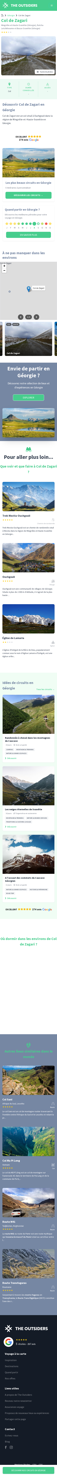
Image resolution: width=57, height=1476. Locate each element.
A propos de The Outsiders (18, 1394)
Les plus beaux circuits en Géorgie (28, 183)
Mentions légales (22, 1464)
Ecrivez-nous (11, 1435)
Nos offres (10, 1378)
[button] (28, 138)
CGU (34, 1464)
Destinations (11, 1366)
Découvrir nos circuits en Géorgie (28, 1470)
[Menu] (52, 5)
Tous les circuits (45, 689)
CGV (40, 1464)
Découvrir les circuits (28, 195)
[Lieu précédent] (20, 317)
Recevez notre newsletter (18, 1400)
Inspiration (11, 1360)
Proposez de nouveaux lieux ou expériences (27, 1413)
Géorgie (11, 15)
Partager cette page (15, 1419)
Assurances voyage (14, 1406)
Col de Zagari (24, 15)
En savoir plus (28, 234)
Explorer (28, 397)
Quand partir (11, 1372)
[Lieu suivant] (36, 317)
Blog (7, 1441)
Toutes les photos (46, 72)
